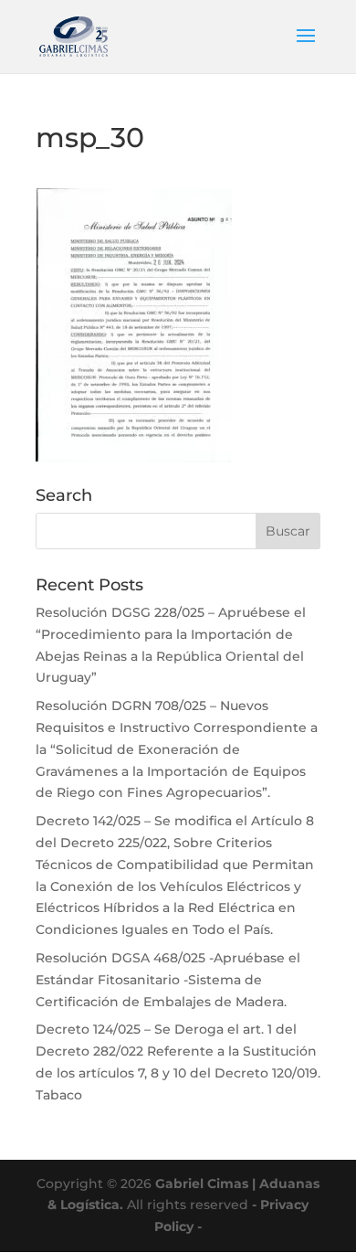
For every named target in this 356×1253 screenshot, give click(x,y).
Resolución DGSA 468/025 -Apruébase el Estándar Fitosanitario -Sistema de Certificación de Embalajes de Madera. (168, 980)
